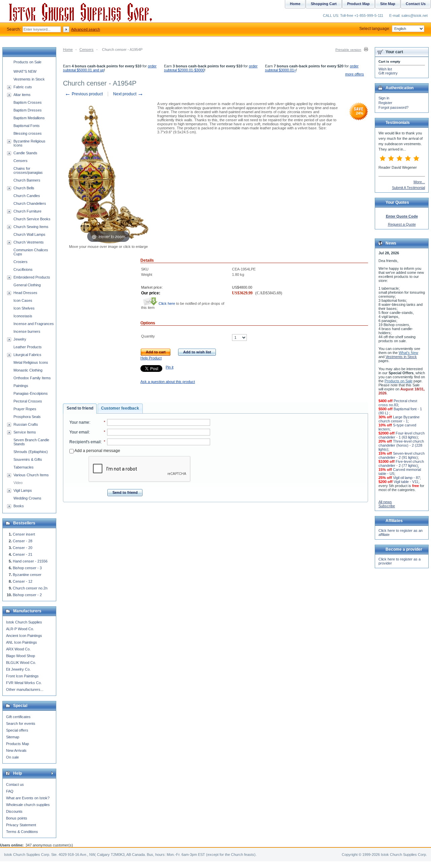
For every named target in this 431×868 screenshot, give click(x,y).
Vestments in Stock (29, 79)
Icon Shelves (24, 308)
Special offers (17, 730)
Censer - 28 (22, 541)
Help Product (151, 358)
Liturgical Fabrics (27, 355)
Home (68, 49)
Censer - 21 (22, 554)
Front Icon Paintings (22, 676)
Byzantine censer (27, 575)
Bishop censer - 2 (27, 595)
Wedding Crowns (27, 498)
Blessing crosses (27, 133)
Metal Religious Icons (30, 362)
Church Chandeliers (29, 203)
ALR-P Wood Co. (20, 629)
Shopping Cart (324, 4)
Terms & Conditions (22, 832)
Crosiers (20, 262)
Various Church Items (31, 475)
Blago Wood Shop (20, 656)
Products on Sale (27, 62)
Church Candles (26, 196)
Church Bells (23, 188)
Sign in (383, 98)
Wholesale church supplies (28, 805)
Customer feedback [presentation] (120, 408)
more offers (354, 74)
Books (18, 506)
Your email (79, 432)
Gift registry (388, 73)
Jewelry (19, 339)
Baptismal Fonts (26, 126)
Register (385, 103)
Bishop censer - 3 (27, 568)
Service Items (24, 432)
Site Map (387, 4)
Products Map (17, 744)
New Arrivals (16, 750)
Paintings (20, 386)
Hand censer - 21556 (30, 561)
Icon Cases (22, 300)
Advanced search (85, 29)
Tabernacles (23, 467)
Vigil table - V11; (406, 482)
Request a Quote (402, 224)
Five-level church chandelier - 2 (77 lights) (401, 463)
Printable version (348, 50)
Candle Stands (25, 153)
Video (18, 483)
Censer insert (24, 534)
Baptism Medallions (29, 118)
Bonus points (16, 818)
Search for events (20, 723)
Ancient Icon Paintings (24, 636)
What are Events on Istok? (27, 798)
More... (419, 182)
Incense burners (26, 331)
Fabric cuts (22, 87)
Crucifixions (23, 269)
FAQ (9, 791)
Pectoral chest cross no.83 (397, 403)
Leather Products (27, 347)
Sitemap (12, 737)
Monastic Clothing (27, 370)
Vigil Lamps (22, 490)
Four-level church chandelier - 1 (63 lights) (401, 435)
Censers (86, 49)
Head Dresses (25, 293)
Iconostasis (22, 316)
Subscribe (386, 506)
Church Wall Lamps (29, 234)
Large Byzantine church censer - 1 (399, 419)
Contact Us (416, 4)
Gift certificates (18, 717)
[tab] (80, 409)
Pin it (169, 367)
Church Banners (26, 180)
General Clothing (27, 285)
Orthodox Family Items (32, 378)
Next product (128, 94)
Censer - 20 (22, 548)
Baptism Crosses (27, 102)
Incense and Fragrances (33, 324)
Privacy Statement (21, 825)
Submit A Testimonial (408, 188)
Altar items (22, 95)
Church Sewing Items (30, 227)
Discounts (14, 811)
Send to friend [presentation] (80, 408)
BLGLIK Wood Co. (21, 663)
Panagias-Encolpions (30, 393)
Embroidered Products (31, 277)
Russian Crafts (25, 424)
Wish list (385, 69)
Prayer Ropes (24, 409)
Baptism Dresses (27, 110)
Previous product (84, 94)
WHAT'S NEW (24, 71)
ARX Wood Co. (18, 649)
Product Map (358, 4)
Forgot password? (393, 107)
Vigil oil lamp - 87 (406, 478)
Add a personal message (97, 450)
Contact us (15, 784)
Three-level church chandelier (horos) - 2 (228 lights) (401, 445)
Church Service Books (32, 219)
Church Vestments (28, 242)
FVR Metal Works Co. (24, 683)
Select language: (374, 28)
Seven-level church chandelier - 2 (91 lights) (401, 455)
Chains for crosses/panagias (28, 170)
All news (385, 502)
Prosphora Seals (27, 417)
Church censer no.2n (30, 588)
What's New (408, 353)
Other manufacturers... (24, 689)
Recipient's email (85, 442)
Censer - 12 (22, 581)
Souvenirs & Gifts (27, 459)
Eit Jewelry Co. (18, 669)
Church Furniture (27, 211)
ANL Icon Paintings (21, 642)
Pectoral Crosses (27, 401)
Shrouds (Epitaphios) (30, 452)
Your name (79, 422)
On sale (12, 757)
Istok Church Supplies (24, 622)
